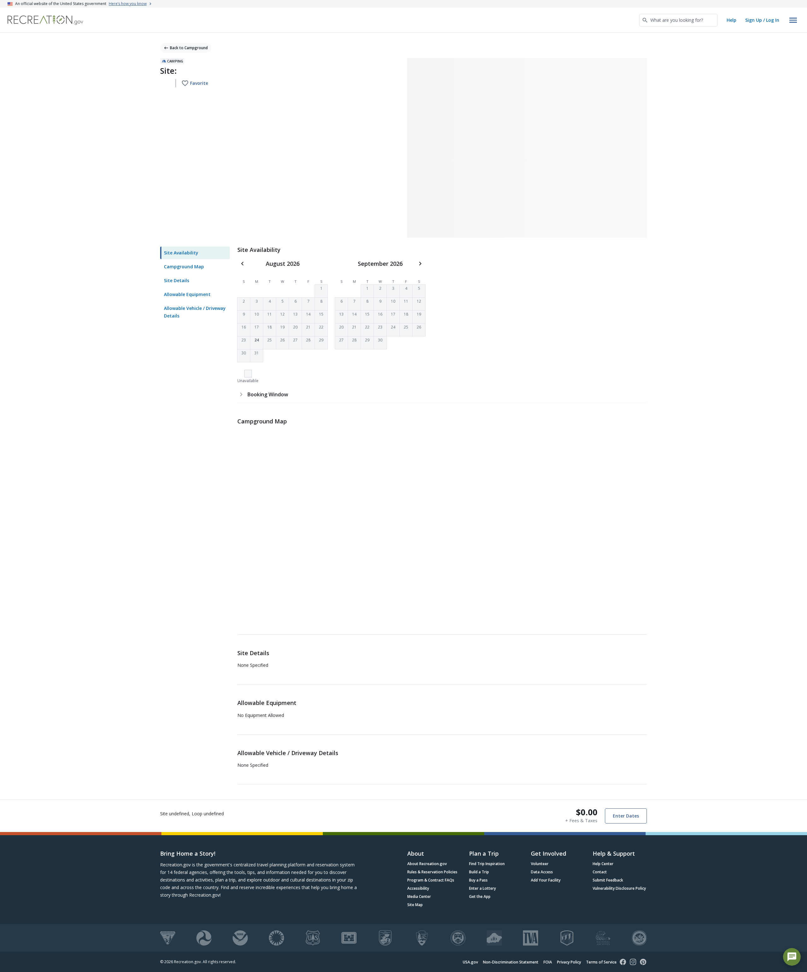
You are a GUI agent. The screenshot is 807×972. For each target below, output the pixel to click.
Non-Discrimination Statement (510, 962)
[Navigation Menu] (793, 20)
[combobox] (678, 20)
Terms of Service (601, 962)
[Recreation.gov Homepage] (45, 20)
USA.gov (470, 962)
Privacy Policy (569, 962)
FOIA (547, 962)
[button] (321, 291)
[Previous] (242, 264)
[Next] (420, 264)
